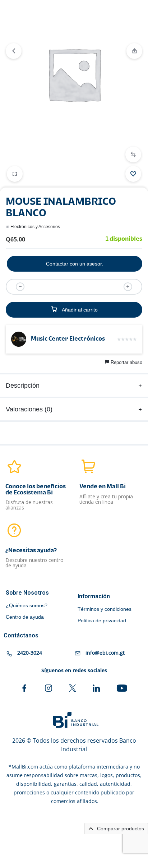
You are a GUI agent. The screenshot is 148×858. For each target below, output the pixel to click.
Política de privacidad (102, 620)
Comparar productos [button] (120, 828)
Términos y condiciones (104, 609)
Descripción (23, 385)
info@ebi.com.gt (105, 652)
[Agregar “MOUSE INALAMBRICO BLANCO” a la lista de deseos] (133, 174)
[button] (133, 154)
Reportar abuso (126, 362)
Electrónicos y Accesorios (35, 226)
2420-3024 (29, 652)
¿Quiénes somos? (26, 605)
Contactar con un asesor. (74, 264)
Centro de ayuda (25, 617)
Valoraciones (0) (29, 409)
